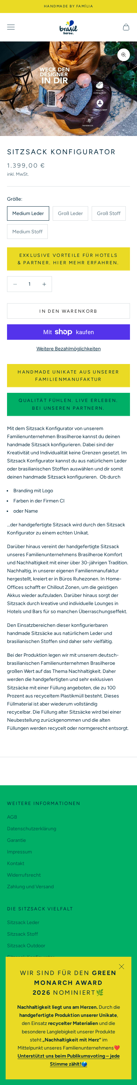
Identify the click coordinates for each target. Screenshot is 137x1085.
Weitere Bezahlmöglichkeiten (69, 349)
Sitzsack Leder (23, 922)
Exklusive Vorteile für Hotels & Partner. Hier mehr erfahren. (68, 259)
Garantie (16, 840)
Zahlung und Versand (30, 887)
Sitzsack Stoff (22, 934)
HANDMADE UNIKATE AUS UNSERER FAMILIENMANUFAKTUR (68, 375)
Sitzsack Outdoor (26, 946)
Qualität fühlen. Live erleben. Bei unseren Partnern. (68, 404)
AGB (12, 817)
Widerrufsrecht (24, 875)
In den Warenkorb (68, 311)
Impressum (19, 852)
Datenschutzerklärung (31, 829)
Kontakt (15, 863)
